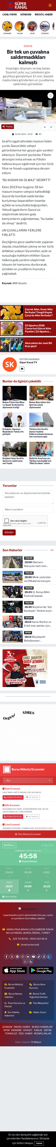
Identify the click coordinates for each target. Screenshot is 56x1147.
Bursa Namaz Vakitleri (13, 995)
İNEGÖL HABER (44, 14)
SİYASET (27, 1030)
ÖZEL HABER (25, 1033)
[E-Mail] (21, 368)
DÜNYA (28, 46)
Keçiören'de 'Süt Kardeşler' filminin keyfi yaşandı (38, 609)
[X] (11, 956)
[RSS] (30, 961)
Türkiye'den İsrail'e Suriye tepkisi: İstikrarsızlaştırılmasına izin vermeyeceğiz (41, 433)
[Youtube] (33, 956)
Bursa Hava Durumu (37, 986)
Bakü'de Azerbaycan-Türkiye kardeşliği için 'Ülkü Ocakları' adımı (40, 461)
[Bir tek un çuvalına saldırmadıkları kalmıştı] (28, 106)
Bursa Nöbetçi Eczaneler (13, 986)
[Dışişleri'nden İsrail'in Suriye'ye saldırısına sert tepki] (15, 448)
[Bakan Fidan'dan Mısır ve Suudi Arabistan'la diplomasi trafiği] (15, 392)
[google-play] (41, 971)
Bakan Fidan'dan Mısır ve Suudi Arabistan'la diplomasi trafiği (14, 405)
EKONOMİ (16, 1030)
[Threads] (44, 956)
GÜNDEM (25, 14)
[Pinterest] (17, 956)
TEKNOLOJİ (11, 1033)
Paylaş (9, 126)
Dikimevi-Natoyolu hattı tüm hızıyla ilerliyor (35, 564)
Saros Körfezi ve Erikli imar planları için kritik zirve (37, 624)
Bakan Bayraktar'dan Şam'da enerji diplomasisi (39, 405)
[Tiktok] (38, 956)
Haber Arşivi (39, 1012)
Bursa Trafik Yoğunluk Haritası (38, 995)
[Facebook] (6, 956)
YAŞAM (28, 558)
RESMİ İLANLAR (42, 1033)
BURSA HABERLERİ (42, 1027)
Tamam (39, 1143)
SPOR (28, 632)
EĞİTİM (47, 1030)
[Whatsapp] (25, 961)
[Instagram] (22, 956)
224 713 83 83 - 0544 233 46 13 (30, 938)
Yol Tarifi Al (33, 797)
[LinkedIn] (28, 956)
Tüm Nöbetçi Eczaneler (29, 834)
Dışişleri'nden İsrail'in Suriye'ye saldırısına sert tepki (13, 461)
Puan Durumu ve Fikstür (14, 1005)
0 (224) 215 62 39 (14, 817)
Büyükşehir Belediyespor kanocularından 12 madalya (35, 639)
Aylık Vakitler (11, 896)
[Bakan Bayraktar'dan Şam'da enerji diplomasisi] (41, 392)
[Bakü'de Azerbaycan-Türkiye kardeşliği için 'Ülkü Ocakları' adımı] (41, 448)
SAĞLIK (38, 1030)
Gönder (9, 532)
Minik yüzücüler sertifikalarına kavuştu (37, 579)
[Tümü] (52, 550)
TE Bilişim (36, 1042)
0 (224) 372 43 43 (14, 797)
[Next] (49, 956)
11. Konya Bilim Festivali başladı (37, 594)
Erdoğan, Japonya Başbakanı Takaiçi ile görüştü (13, 431)
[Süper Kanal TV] (17, 5)
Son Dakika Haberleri (11, 1014)
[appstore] (14, 971)
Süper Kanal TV (28, 362)
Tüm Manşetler (41, 1003)
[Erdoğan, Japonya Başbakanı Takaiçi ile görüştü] (15, 419)
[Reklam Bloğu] (28, 732)
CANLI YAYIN (9, 14)
